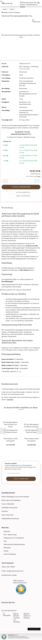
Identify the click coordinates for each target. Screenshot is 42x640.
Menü (3, 3)
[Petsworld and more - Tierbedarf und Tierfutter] (7, 3)
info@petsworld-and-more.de (14, 571)
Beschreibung (7, 207)
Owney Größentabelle (8, 504)
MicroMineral (24, 270)
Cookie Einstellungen (10, 554)
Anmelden (10, 399)
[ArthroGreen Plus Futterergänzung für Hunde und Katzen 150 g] (21, 36)
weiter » (5, 9)
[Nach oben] (36, 636)
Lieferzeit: (5, 66)
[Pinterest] (8, 606)
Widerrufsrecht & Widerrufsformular (14, 544)
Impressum (7, 531)
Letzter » (12, 9)
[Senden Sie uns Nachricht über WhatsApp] (31, 4)
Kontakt (14, 575)
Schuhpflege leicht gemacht (9, 507)
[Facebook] (3, 606)
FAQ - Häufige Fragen (10, 534)
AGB (5, 541)
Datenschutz (7, 547)
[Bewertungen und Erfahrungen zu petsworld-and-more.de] (21, 582)
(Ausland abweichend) (24, 68)
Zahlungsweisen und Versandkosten (14, 538)
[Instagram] (10, 606)
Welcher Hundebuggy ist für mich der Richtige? (15, 496)
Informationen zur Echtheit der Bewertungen (18, 637)
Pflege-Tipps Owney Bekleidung (11, 500)
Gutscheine (5, 511)
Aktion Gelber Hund (7, 515)
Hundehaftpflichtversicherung (10, 518)
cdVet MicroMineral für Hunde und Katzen (31, 431)
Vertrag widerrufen (34, 629)
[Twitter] (5, 606)
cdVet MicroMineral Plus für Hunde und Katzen (10, 431)
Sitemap (6, 551)
